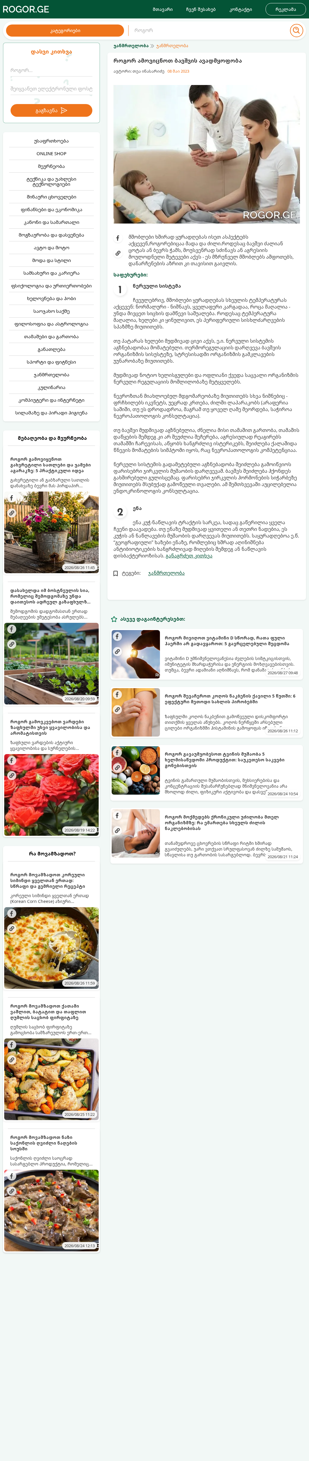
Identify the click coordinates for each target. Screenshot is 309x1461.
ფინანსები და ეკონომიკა (51, 209)
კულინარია (51, 387)
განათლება (51, 349)
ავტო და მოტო (51, 247)
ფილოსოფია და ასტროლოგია (51, 324)
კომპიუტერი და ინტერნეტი (51, 400)
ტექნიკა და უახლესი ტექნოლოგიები (51, 181)
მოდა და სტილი (51, 260)
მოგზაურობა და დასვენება (51, 235)
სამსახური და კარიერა (52, 273)
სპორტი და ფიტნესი (51, 362)
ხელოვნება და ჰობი (51, 298)
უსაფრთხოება (51, 141)
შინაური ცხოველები (51, 197)
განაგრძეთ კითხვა (189, 555)
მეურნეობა (51, 166)
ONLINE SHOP (51, 153)
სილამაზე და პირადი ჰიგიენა (51, 413)
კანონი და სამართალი (51, 222)
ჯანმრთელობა (51, 374)
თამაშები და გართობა (51, 336)
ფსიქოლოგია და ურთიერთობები (51, 286)
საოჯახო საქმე (51, 311)
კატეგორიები (65, 30)
